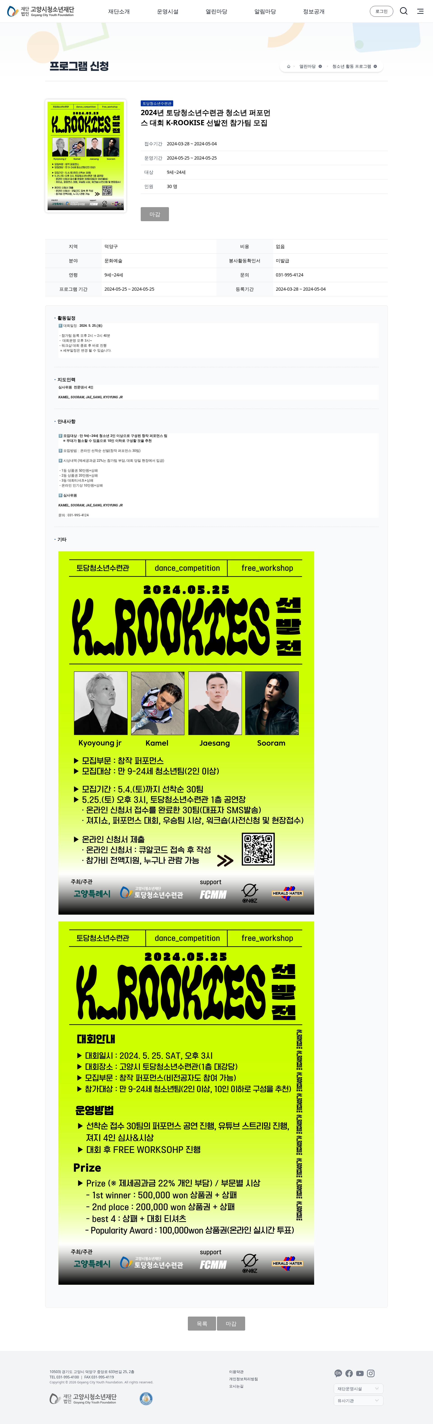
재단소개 (119, 11)
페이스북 (349, 1373)
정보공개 (314, 11)
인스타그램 (370, 1373)
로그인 (381, 11)
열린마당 (216, 11)
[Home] (288, 66)
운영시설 (168, 11)
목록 (202, 1323)
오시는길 (236, 1386)
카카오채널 (338, 1373)
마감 (155, 214)
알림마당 (265, 11)
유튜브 (359, 1373)
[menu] (420, 11)
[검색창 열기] (404, 11)
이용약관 (236, 1371)
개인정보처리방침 (243, 1378)
